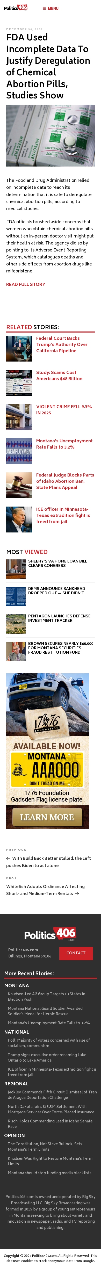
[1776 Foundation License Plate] (47, 827)
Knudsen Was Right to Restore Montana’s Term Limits (50, 1161)
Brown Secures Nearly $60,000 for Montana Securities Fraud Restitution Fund (60, 648)
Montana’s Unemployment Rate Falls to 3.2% (64, 444)
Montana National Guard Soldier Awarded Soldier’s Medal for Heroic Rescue (45, 1012)
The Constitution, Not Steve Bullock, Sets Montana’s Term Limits (45, 1147)
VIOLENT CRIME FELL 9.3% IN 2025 (64, 410)
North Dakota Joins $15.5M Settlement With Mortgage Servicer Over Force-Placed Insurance (51, 1110)
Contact (76, 953)
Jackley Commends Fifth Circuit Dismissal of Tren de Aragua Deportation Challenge (52, 1095)
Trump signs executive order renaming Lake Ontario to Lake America (47, 1058)
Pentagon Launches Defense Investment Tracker (59, 618)
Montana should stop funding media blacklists (49, 1173)
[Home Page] (15, 8)
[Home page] (50, 935)
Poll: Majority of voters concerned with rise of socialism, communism (49, 1043)
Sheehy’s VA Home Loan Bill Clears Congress (57, 563)
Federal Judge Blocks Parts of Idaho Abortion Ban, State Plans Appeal (65, 482)
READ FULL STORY (25, 285)
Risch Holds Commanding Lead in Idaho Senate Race (50, 1124)
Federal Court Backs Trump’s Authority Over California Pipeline (62, 345)
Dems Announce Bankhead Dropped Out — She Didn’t (56, 591)
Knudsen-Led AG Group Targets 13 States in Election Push (46, 997)
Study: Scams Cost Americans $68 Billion (59, 376)
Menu (53, 8)
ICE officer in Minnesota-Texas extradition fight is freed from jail (63, 516)
